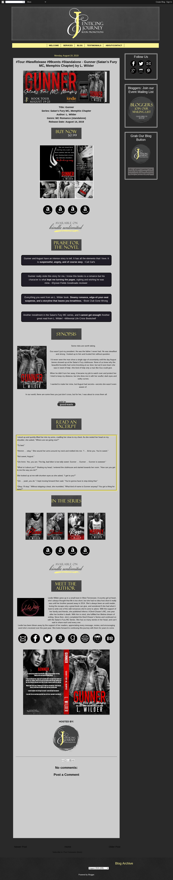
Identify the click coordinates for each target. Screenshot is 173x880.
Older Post (114, 846)
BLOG (80, 45)
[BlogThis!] (65, 760)
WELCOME (54, 45)
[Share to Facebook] (70, 760)
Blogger (91, 875)
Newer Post (20, 846)
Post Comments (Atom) (73, 852)
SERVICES (68, 45)
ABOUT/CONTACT (114, 45)
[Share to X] (68, 760)
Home (68, 846)
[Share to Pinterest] (73, 760)
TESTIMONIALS (94, 45)
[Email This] (62, 760)
